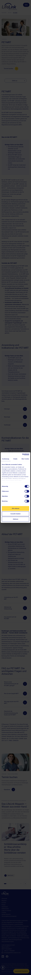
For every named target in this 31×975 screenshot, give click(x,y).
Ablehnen (15, 519)
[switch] (27, 491)
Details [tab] (15, 459)
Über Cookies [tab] (25, 459)
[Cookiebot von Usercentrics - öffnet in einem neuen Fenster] (22, 454)
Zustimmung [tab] (5, 459)
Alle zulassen (15, 508)
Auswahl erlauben (15, 513)
